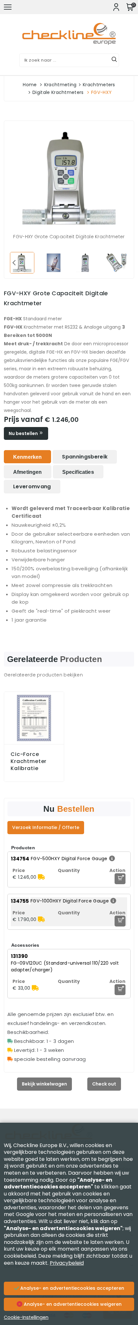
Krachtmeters (99, 84)
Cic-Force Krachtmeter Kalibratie (29, 761)
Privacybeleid (67, 1263)
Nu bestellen (24, 433)
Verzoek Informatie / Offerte (45, 827)
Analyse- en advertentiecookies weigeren (72, 1304)
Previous (14, 262)
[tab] (27, 456)
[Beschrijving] (111, 858)
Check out (104, 1084)
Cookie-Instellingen (26, 1317)
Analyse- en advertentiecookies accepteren (71, 1288)
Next (124, 262)
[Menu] (8, 7)
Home (30, 84)
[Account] (116, 7)
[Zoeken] (114, 60)
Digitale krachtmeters (58, 92)
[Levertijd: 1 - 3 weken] (41, 877)
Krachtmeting (60, 84)
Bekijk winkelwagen (44, 1084)
